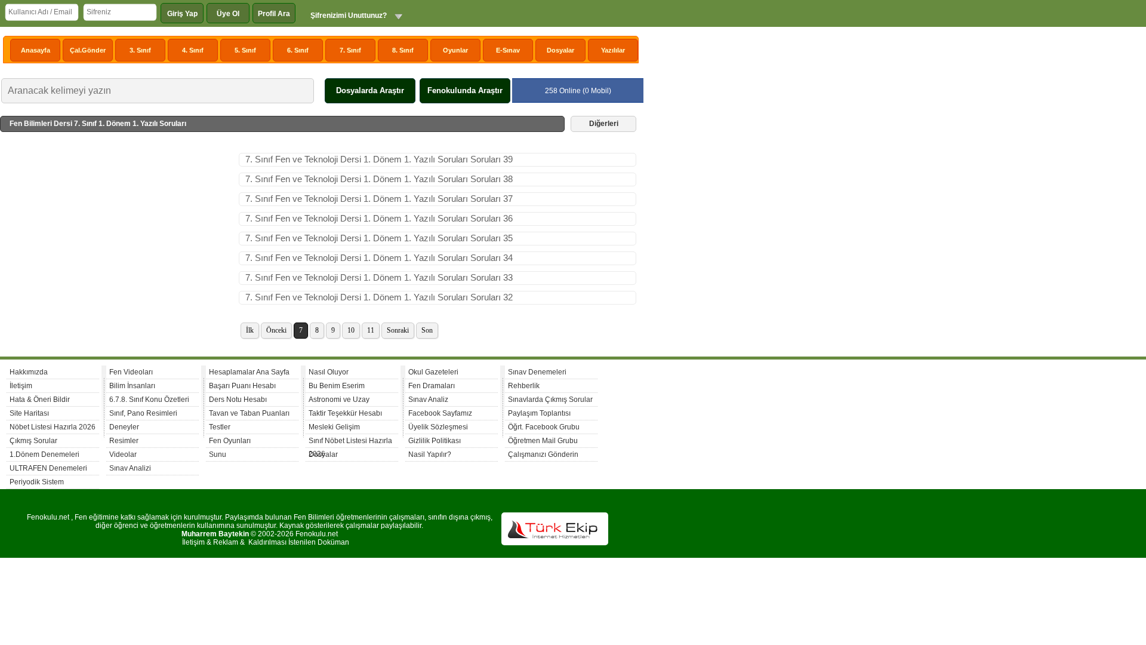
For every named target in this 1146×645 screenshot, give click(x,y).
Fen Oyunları (230, 441)
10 (351, 330)
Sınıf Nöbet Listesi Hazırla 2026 (350, 442)
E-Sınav (508, 50)
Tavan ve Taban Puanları (249, 413)
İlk (250, 330)
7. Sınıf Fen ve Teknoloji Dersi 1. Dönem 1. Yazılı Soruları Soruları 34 (379, 258)
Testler (219, 427)
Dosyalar (560, 50)
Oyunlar (455, 50)
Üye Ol (228, 14)
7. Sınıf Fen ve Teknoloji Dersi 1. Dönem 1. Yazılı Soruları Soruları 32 (379, 297)
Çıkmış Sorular (33, 441)
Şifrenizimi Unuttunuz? (348, 15)
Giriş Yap (182, 14)
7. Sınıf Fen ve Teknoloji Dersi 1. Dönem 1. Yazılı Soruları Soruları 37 (379, 199)
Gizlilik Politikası (434, 441)
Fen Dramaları (431, 386)
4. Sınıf (193, 50)
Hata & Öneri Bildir (40, 399)
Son (427, 330)
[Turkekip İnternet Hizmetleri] (554, 543)
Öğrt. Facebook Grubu (544, 427)
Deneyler (124, 427)
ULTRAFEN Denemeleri (48, 468)
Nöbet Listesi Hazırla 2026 (53, 427)
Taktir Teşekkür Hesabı (345, 413)
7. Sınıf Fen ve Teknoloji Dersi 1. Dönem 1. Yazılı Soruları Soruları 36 (379, 218)
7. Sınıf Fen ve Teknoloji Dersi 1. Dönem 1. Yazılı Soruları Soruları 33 (379, 277)
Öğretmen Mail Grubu (543, 441)
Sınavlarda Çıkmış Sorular (550, 399)
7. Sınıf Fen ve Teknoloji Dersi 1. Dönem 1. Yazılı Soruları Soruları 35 (379, 238)
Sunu (217, 454)
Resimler (123, 441)
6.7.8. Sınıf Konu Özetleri (149, 399)
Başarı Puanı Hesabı (242, 386)
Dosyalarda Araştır (370, 90)
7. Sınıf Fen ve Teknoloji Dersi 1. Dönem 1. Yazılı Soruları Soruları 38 (379, 179)
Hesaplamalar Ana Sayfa (249, 372)
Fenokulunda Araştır (465, 90)
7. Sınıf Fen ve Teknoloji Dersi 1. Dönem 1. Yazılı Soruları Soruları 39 (379, 159)
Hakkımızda (29, 372)
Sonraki (398, 330)
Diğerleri (603, 123)
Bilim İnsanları (132, 386)
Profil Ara (274, 14)
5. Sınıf (245, 50)
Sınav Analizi (130, 468)
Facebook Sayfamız (440, 413)
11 (370, 330)
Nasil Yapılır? (429, 454)
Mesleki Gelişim (334, 427)
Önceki (276, 330)
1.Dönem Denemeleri (44, 454)
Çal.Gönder (88, 50)
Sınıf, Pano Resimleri (143, 413)
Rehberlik (524, 386)
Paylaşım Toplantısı (539, 413)
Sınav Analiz (428, 399)
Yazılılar (613, 50)
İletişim (21, 386)
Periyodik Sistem (37, 482)
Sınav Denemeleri (537, 372)
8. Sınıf (403, 50)
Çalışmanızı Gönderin (543, 454)
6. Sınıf (298, 50)
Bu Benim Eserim (337, 386)
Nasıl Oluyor (329, 372)
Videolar (123, 454)
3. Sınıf (140, 50)
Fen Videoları (131, 372)
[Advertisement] (119, 242)
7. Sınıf (350, 50)
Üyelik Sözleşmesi (438, 427)
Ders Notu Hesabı (238, 399)
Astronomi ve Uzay (339, 399)
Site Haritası (29, 413)
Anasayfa (35, 50)
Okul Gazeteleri (433, 372)
